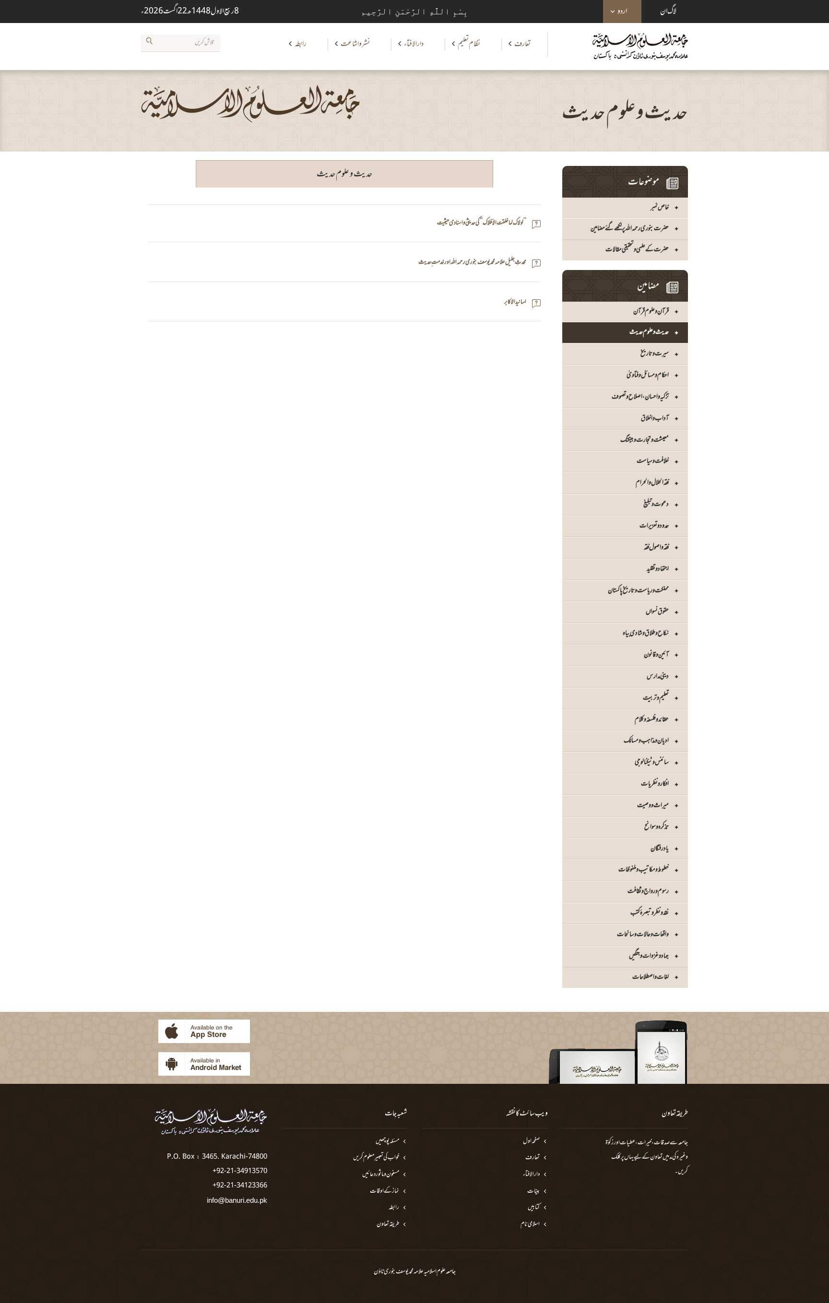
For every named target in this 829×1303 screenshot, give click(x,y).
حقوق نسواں (657, 611)
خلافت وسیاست (653, 461)
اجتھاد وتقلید (658, 569)
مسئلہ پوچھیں (387, 1142)
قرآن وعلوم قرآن (651, 311)
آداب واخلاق (655, 418)
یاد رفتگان (660, 848)
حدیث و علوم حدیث (649, 332)
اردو (622, 11)
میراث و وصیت (653, 805)
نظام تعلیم (469, 44)
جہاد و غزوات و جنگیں (649, 956)
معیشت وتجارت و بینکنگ (644, 440)
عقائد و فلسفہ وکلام (652, 719)
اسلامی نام (530, 1225)
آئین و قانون (656, 654)
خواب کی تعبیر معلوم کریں (376, 1158)
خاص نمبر (660, 207)
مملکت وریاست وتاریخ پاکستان (638, 590)
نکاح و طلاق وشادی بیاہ (646, 633)
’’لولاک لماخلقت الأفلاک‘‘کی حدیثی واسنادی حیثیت (481, 223)
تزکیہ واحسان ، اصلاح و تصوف (640, 396)
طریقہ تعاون (388, 1225)
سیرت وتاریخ (654, 353)
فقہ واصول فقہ (656, 547)
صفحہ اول (531, 1142)
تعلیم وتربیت (656, 698)
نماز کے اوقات (384, 1191)
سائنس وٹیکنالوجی (652, 762)
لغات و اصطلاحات (650, 977)
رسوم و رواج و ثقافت (648, 891)
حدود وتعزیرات (654, 525)
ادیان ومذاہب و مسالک (646, 740)
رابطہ (301, 44)
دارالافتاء (414, 44)
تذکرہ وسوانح (656, 827)
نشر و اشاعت (355, 44)
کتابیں (534, 1208)
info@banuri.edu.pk (237, 1200)
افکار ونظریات (655, 783)
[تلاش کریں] (149, 43)
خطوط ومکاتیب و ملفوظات (643, 869)
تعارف (522, 44)
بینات (533, 1191)
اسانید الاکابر (515, 302)
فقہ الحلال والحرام (652, 482)
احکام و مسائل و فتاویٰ (648, 375)
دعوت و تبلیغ (656, 504)
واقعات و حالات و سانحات (643, 934)
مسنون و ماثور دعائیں (380, 1175)
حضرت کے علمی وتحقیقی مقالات (637, 249)
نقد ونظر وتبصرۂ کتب (649, 912)
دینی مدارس (658, 676)
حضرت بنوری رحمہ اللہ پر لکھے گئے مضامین (630, 228)
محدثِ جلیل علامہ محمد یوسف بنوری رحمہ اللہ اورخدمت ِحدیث (472, 263)
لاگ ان (668, 11)
